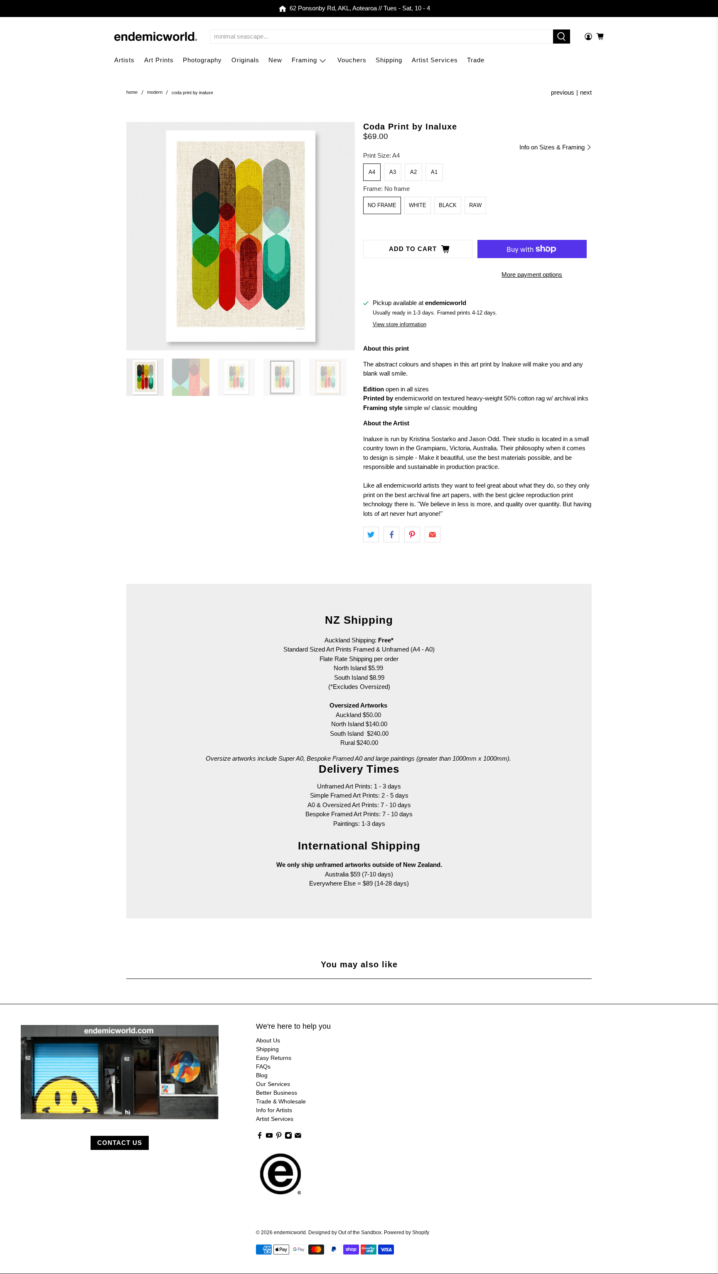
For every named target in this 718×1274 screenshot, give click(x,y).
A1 (434, 172)
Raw (475, 205)
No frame (382, 205)
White (417, 205)
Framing (304, 59)
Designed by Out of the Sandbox (344, 1232)
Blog (262, 1075)
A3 (392, 172)
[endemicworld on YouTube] (269, 1137)
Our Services (273, 1084)
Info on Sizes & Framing (552, 147)
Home (132, 92)
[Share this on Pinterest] (412, 534)
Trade (475, 59)
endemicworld (290, 1232)
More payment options (532, 274)
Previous (562, 92)
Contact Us (119, 1142)
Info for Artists (274, 1110)
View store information (399, 324)
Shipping (389, 59)
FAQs (263, 1066)
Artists (124, 59)
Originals (245, 59)
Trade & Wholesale (281, 1101)
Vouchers (351, 59)
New (275, 59)
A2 (413, 172)
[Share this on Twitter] (371, 534)
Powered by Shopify (406, 1232)
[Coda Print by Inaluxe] (240, 236)
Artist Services (435, 59)
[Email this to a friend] (432, 534)
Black (448, 205)
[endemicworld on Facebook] (259, 1137)
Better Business (276, 1092)
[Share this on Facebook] (391, 534)
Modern (154, 92)
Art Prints (159, 59)
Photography (202, 59)
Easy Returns (273, 1057)
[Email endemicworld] (298, 1137)
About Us (268, 1040)
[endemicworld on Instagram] (288, 1137)
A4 (372, 172)
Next (586, 92)
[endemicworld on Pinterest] (279, 1137)
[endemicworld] (155, 36)
